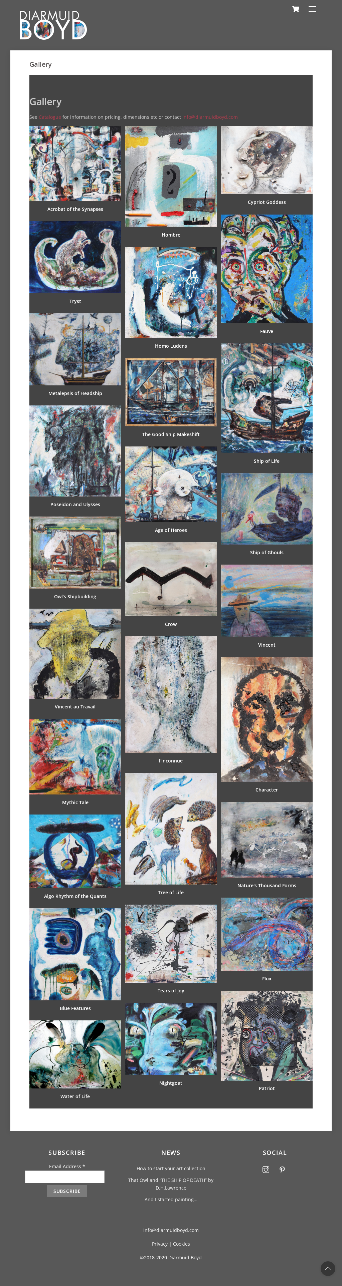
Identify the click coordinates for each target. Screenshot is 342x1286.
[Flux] (267, 901)
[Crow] (171, 546)
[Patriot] (267, 994)
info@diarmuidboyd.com (210, 117)
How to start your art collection (171, 1168)
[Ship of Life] (267, 347)
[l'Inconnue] (171, 640)
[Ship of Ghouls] (267, 477)
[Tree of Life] (171, 777)
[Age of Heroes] (171, 450)
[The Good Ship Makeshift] (171, 362)
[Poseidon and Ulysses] (75, 409)
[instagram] (266, 1169)
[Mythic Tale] (75, 722)
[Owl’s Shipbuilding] (75, 520)
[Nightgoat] (171, 1006)
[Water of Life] (75, 1024)
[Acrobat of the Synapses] (75, 130)
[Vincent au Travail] (75, 612)
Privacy (160, 1244)
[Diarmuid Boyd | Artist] (53, 36)
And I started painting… (171, 1199)
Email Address (67, 1166)
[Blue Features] (75, 912)
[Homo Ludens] (171, 251)
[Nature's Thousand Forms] (267, 805)
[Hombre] (171, 130)
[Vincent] (267, 568)
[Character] (267, 661)
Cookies (181, 1244)
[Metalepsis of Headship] (75, 317)
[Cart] (295, 9)
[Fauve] (267, 218)
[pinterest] (282, 1169)
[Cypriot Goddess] (267, 130)
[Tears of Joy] (171, 908)
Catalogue (50, 117)
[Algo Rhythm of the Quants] (75, 818)
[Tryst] (75, 225)
